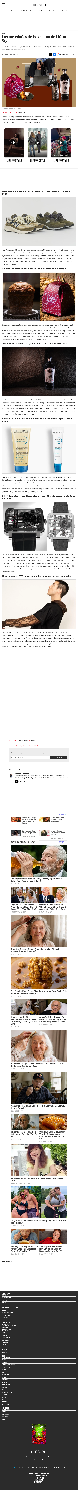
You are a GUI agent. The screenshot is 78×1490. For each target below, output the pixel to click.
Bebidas (4, 1411)
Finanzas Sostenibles (8, 1364)
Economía (5, 1327)
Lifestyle (5, 1317)
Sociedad (4, 1352)
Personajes (5, 1414)
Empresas (5, 1324)
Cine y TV (52, 11)
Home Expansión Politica (9, 1325)
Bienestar (5, 1416)
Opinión (4, 1350)
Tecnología (5, 1330)
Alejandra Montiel (22, 773)
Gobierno (5, 1342)
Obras (4, 1332)
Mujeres (4, 1335)
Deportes (40, 11)
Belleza (4, 1391)
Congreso (5, 1345)
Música (64, 11)
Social (4, 1359)
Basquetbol (5, 1314)
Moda (3, 1389)
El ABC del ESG (6, 1367)
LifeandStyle (6, 1337)
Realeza (4, 1386)
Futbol (4, 1309)
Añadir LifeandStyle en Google (67, 54)
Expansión (6, 1322)
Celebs (4, 1402)
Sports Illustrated (10, 1307)
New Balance (23, 741)
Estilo (10, 11)
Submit (58, 757)
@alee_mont (22, 112)
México (4, 1344)
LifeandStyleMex (34, 1459)
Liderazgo (5, 1376)
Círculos (4, 1387)
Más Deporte (6, 1315)
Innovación (5, 1365)
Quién (4, 1383)
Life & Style (6, 1294)
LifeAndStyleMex (44, 1459)
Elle (4, 1398)
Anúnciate (39, 1480)
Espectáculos (6, 1384)
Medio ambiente (6, 1357)
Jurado (4, 1419)
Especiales (5, 1379)
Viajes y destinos (7, 1412)
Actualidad (5, 1374)
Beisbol (4, 1310)
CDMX (3, 1347)
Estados (4, 1349)
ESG (3, 1334)
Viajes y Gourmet (7, 1304)
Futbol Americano (7, 1312)
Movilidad (5, 1362)
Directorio (39, 1482)
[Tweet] (50, 54)
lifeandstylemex (40, 1459)
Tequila (33, 741)
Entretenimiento (24, 11)
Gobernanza (5, 1360)
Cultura (4, 1394)
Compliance (39, 1478)
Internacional (6, 1329)
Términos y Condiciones (39, 1474)
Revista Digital (6, 1319)
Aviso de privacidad (39, 1476)
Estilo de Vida (6, 1417)
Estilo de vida (6, 1404)
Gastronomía (6, 1409)
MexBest (5, 1408)
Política (5, 1341)
